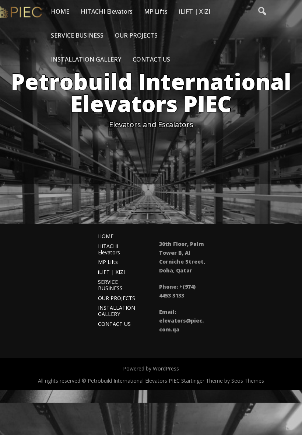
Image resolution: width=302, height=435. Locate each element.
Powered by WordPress (151, 368)
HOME (60, 11)
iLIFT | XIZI (194, 11)
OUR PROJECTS (136, 35)
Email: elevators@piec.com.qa (181, 320)
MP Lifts (156, 11)
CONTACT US (151, 59)
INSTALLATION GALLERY (86, 59)
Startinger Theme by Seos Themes (222, 380)
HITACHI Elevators (107, 11)
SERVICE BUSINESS (77, 35)
